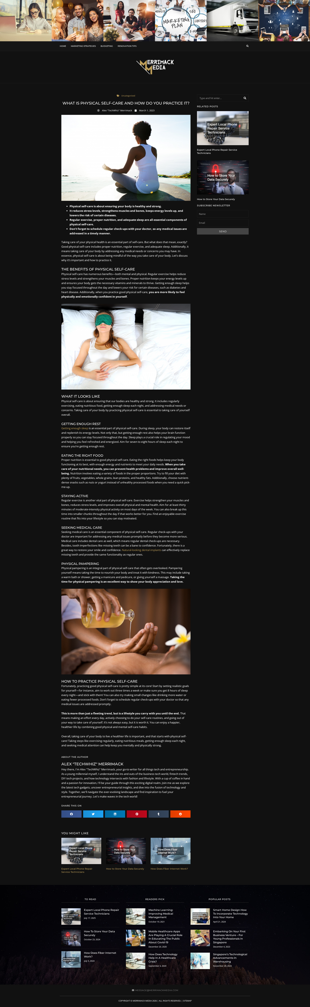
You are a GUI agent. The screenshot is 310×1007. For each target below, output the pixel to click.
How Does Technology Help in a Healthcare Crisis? (163, 958)
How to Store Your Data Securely (125, 868)
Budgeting (107, 46)
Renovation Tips (127, 46)
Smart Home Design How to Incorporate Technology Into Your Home (230, 913)
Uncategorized (128, 95)
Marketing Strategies (83, 46)
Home (63, 46)
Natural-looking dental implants (141, 550)
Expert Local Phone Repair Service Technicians (76, 870)
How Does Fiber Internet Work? (169, 868)
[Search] (244, 98)
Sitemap (187, 1000)
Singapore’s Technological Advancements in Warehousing (230, 958)
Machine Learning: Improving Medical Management (161, 913)
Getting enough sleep (74, 428)
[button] (247, 46)
